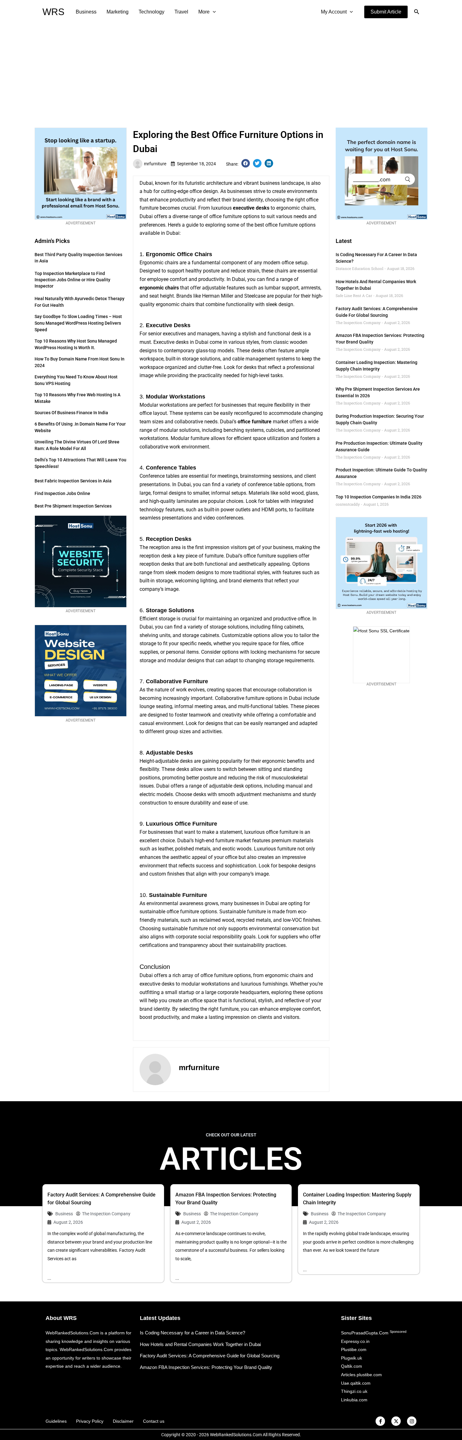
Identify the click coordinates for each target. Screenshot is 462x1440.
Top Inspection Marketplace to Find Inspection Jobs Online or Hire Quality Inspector (72, 280)
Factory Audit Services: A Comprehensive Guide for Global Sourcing (209, 1355)
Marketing (118, 11)
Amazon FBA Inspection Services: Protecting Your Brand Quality (206, 1367)
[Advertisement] (231, 71)
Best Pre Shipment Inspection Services (73, 505)
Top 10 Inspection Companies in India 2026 (378, 496)
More (204, 11)
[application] (213, 12)
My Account (334, 11)
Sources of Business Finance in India (71, 412)
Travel (181, 11)
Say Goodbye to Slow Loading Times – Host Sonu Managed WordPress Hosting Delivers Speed (78, 323)
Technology (151, 11)
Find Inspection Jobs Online (62, 493)
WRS (53, 12)
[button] (386, 12)
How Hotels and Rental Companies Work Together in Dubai (200, 1344)
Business (86, 11)
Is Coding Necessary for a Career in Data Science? (192, 1332)
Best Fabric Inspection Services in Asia (73, 480)
